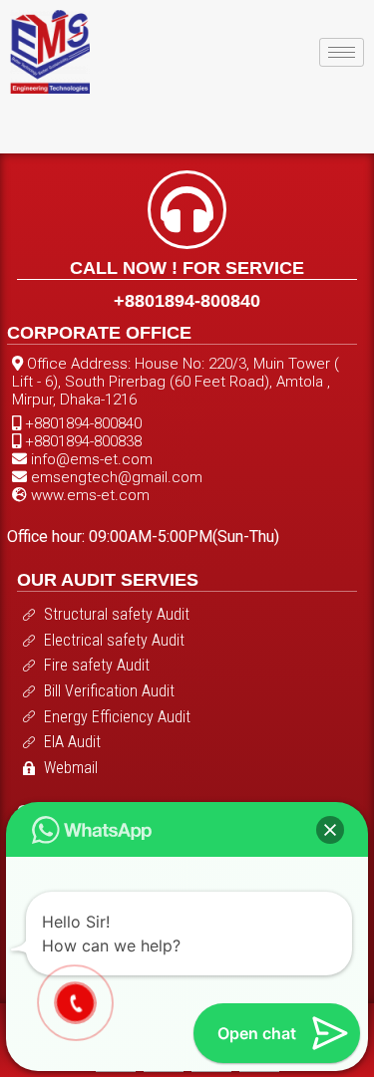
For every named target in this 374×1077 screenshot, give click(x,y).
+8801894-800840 (187, 301)
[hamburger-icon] (341, 52)
